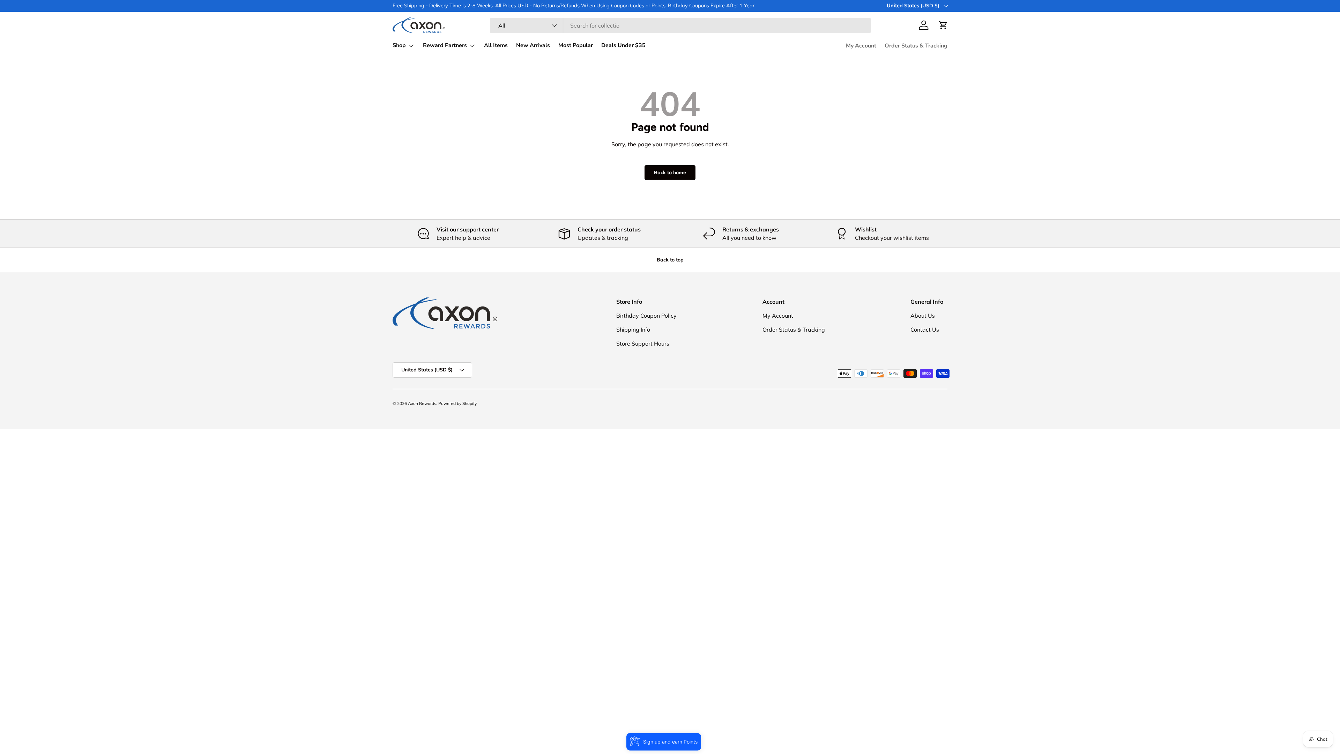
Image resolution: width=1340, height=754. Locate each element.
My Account (861, 46)
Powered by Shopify (457, 403)
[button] (943, 25)
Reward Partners (445, 45)
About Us (922, 315)
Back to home (670, 172)
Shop (399, 45)
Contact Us (924, 329)
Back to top (670, 260)
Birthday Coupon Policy (646, 315)
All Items (496, 45)
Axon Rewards (422, 403)
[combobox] (680, 25)
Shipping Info (633, 329)
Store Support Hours (642, 343)
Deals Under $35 (623, 45)
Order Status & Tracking (916, 46)
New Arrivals (533, 45)
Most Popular (575, 45)
